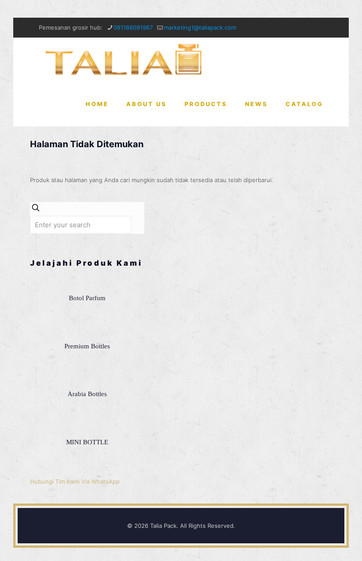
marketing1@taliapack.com (200, 27)
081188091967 (133, 27)
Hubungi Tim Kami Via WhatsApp (75, 481)
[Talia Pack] (125, 60)
